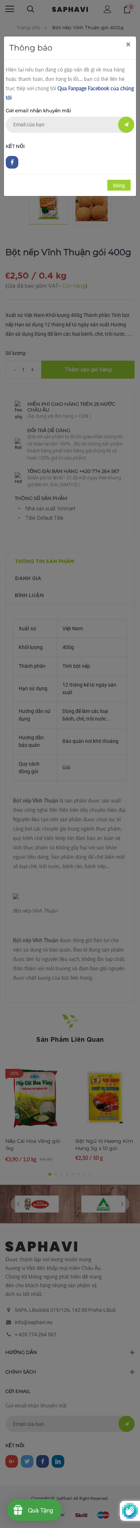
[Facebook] (12, 162)
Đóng (119, 185)
